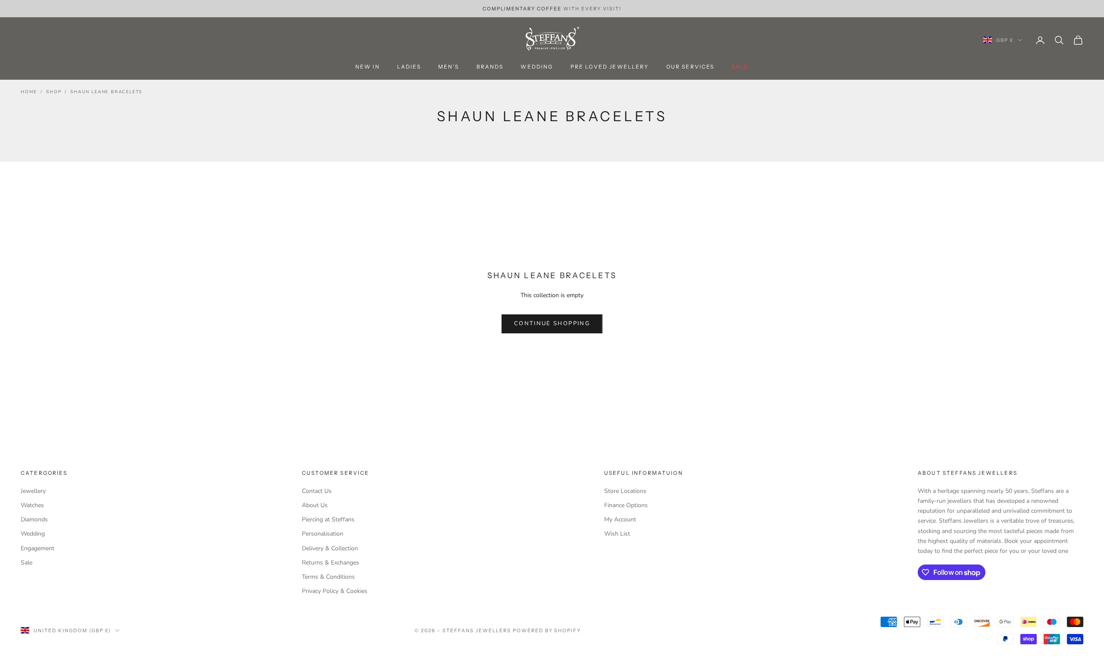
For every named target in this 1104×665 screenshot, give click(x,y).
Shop (53, 92)
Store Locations (625, 491)
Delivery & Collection (330, 548)
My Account (620, 519)
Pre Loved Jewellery (610, 67)
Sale (26, 562)
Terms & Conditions (328, 577)
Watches (32, 505)
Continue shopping (552, 323)
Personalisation (322, 534)
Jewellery (33, 491)
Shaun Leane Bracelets (106, 92)
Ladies (409, 67)
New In (367, 67)
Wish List (617, 534)
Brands (490, 67)
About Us (315, 505)
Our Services (690, 67)
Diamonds (34, 519)
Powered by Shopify (547, 630)
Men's (448, 67)
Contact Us (317, 491)
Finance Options (626, 505)
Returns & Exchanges (330, 562)
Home (29, 92)
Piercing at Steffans (328, 519)
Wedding (537, 67)
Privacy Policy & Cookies (334, 591)
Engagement (37, 548)
